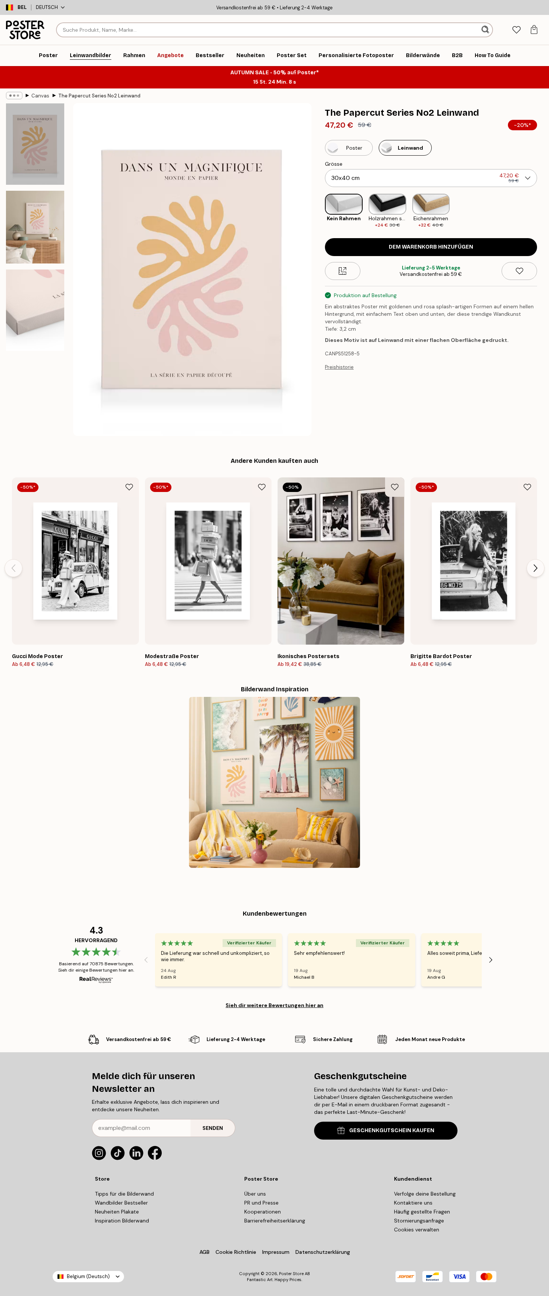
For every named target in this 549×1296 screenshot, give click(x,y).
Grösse (333, 164)
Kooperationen (262, 1211)
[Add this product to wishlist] (519, 271)
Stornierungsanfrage (419, 1220)
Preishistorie (339, 367)
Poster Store (291, 1273)
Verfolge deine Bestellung (425, 1193)
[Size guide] (342, 271)
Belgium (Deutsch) (88, 1276)
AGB (204, 1252)
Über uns (255, 1193)
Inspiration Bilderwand (122, 1220)
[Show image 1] (35, 144)
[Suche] (486, 29)
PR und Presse (261, 1202)
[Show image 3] (35, 310)
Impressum (275, 1252)
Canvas (40, 96)
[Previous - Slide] (319, 211)
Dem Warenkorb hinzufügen (431, 247)
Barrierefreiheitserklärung (274, 1220)
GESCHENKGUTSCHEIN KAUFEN (391, 1130)
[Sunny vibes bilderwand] (274, 782)
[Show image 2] (35, 227)
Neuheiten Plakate (117, 1211)
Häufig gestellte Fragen (422, 1211)
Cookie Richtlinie (235, 1252)
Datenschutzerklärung (322, 1252)
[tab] (516, 30)
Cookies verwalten (416, 1229)
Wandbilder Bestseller (121, 1202)
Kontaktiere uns (413, 1202)
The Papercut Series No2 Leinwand (99, 96)
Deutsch (47, 7)
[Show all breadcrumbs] (14, 95)
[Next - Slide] (543, 211)
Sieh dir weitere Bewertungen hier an (274, 1005)
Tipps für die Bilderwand (124, 1193)
